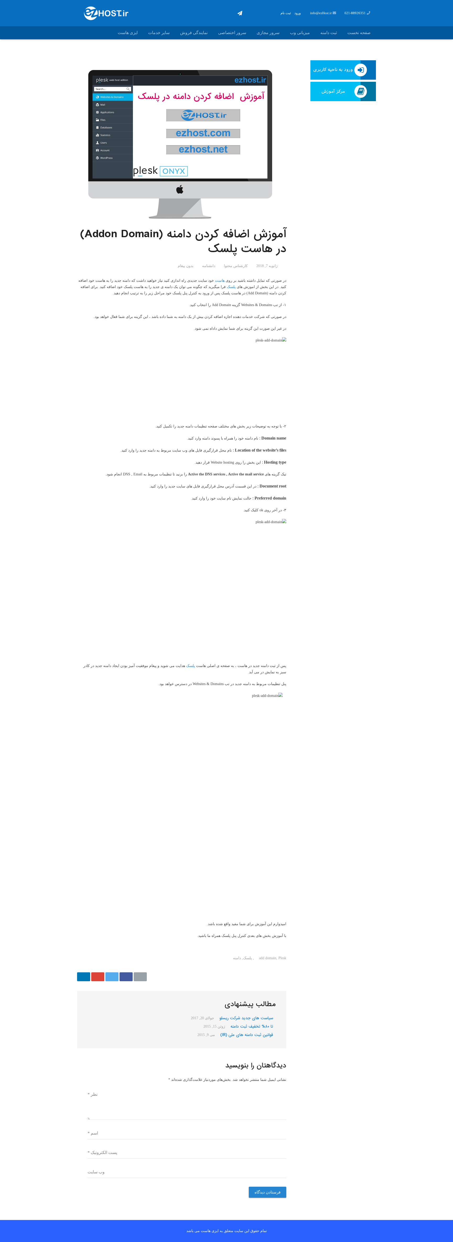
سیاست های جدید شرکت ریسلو (246, 1018)
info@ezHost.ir (321, 13)
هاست (220, 281)
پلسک (231, 287)
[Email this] (140, 976)
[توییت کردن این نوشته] (111, 976)
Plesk (282, 958)
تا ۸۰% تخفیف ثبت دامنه (251, 1026)
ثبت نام (286, 13)
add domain (267, 958)
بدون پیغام (185, 266)
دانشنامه (208, 266)
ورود (297, 13)
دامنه (237, 958)
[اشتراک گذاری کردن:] (126, 976)
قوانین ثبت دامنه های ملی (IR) (246, 1035)
